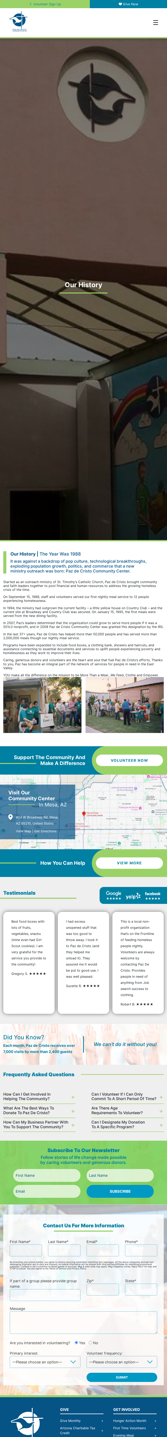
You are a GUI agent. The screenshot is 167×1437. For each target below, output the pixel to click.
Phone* (131, 1242)
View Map (23, 831)
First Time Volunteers (129, 1428)
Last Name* (58, 1242)
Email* (92, 1242)
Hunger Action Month (129, 1421)
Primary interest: (24, 1353)
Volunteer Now (129, 760)
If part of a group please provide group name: (43, 1284)
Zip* (90, 1281)
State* (130, 1281)
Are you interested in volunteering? (54, 1343)
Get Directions (45, 831)
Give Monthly (70, 1421)
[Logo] (27, 1426)
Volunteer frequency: (105, 1353)
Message (17, 1308)
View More (129, 863)
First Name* (20, 1242)
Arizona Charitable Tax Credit (77, 1430)
